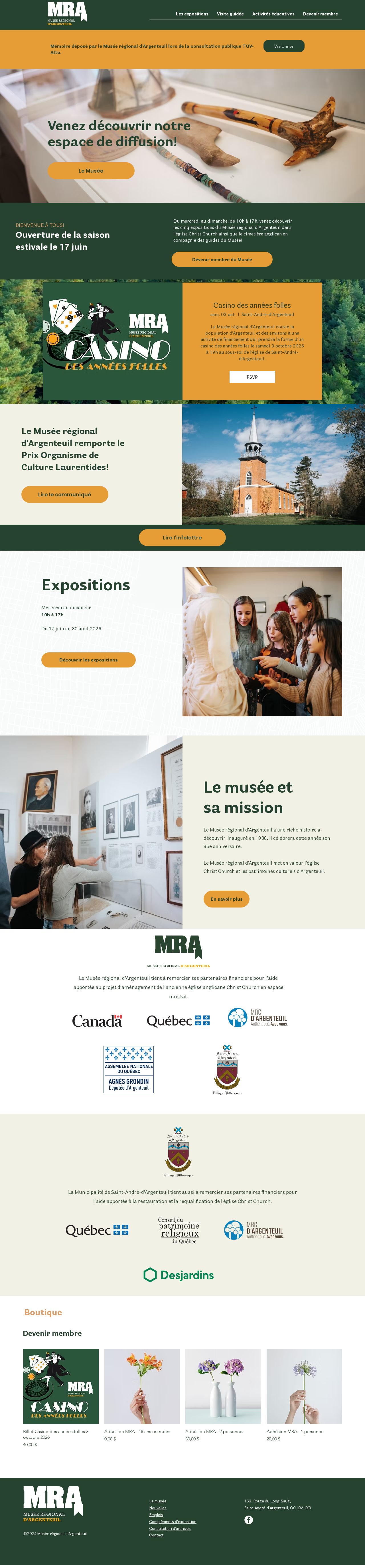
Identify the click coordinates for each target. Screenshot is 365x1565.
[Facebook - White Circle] (248, 1520)
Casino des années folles (252, 305)
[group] (182, 1406)
